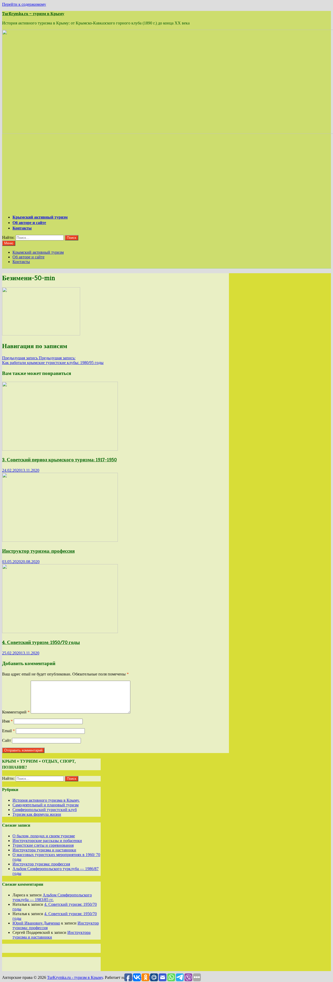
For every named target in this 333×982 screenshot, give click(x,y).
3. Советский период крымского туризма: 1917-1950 (59, 460)
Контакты (22, 228)
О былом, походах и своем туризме (43, 836)
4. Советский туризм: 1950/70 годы (41, 642)
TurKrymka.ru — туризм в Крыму (33, 13)
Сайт (6, 740)
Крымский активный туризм (40, 217)
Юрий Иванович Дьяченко (36, 923)
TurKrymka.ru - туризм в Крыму (75, 977)
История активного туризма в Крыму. (46, 800)
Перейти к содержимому (24, 4)
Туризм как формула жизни (36, 814)
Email (8, 731)
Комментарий (16, 712)
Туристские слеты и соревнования (43, 845)
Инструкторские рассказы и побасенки (47, 840)
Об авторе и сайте (29, 222)
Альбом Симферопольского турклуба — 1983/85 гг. (52, 897)
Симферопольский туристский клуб (44, 809)
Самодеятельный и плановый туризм (45, 805)
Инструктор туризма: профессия (38, 551)
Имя (7, 721)
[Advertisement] (166, 173)
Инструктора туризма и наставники (44, 850)
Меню (8, 243)
